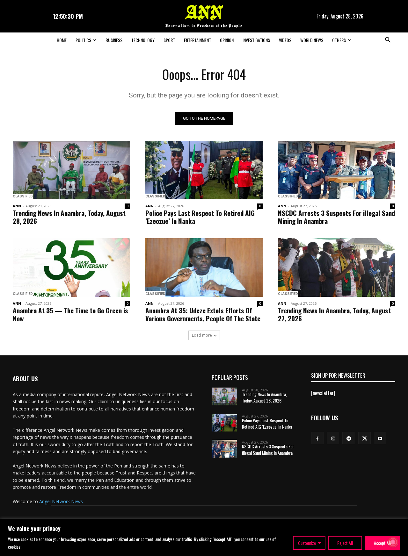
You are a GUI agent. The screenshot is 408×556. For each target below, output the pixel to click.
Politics (83, 40)
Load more (202, 335)
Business (114, 40)
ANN (17, 205)
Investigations (256, 40)
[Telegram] (348, 438)
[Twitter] (364, 438)
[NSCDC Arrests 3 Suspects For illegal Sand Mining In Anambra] (336, 170)
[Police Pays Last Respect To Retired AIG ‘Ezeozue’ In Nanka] (204, 170)
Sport (169, 40)
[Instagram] (333, 438)
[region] (204, 537)
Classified (23, 196)
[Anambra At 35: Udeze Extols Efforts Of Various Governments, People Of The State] (204, 267)
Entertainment (197, 40)
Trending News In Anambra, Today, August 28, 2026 (69, 217)
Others (339, 40)
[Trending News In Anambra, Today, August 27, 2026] (336, 267)
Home (62, 40)
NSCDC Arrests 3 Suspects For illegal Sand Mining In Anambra (336, 217)
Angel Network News (61, 501)
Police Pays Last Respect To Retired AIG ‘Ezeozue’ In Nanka (200, 217)
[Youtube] (380, 438)
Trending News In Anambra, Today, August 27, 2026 (334, 314)
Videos (285, 40)
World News (311, 40)
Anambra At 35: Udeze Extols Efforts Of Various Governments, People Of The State (202, 314)
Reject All (345, 542)
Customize (307, 542)
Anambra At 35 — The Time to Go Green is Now (70, 314)
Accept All (382, 542)
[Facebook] (317, 438)
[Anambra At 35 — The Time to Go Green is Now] (71, 267)
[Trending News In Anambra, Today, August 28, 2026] (71, 170)
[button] (387, 40)
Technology (143, 40)
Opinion (227, 40)
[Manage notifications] (393, 542)
